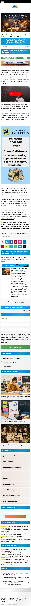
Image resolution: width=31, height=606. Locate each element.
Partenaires (11, 598)
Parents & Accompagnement (10, 490)
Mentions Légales (14, 600)
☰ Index (15, 47)
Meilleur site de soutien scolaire (11, 358)
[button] (2, 242)
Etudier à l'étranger (8, 461)
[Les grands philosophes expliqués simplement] (15, 424)
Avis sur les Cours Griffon (9, 362)
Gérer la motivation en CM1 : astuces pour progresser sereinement (15, 397)
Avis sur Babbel (7, 366)
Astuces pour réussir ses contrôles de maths (13, 421)
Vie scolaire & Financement (10, 501)
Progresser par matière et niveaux (12, 495)
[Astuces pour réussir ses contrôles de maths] (15, 401)
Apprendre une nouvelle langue (11, 456)
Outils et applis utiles (8, 484)
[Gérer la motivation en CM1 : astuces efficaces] (15, 376)
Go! (15, 516)
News (4, 473)
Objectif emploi (7, 478)
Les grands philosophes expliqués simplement (13, 445)
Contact (17, 598)
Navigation (4, 598)
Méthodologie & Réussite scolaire (12, 467)
